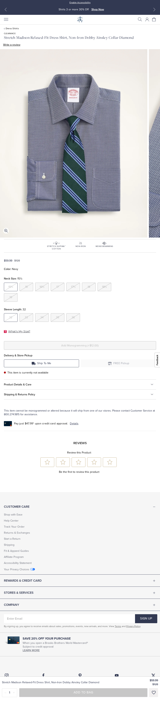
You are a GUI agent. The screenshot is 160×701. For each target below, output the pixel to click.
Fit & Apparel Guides (16, 551)
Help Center (11, 520)
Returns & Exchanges (17, 532)
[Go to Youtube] (117, 675)
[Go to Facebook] (43, 675)
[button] (140, 19)
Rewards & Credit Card (23, 581)
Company (11, 605)
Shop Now (96, 9)
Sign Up (146, 618)
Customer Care (16, 507)
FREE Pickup (121, 363)
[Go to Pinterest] (80, 675)
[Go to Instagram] (7, 675)
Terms (118, 626)
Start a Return (12, 538)
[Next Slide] (154, 9)
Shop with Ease (13, 514)
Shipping (9, 545)
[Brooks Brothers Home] (80, 19)
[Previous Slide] (5, 9)
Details (74, 423)
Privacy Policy (133, 626)
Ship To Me (44, 363)
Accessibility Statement (18, 563)
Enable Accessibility (80, 2)
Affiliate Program (14, 557)
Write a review (11, 44)
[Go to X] (153, 675)
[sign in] (147, 19)
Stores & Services (19, 593)
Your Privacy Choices (16, 569)
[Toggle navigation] (6, 19)
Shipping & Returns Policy (19, 394)
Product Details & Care (17, 384)
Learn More (31, 650)
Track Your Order (14, 526)
